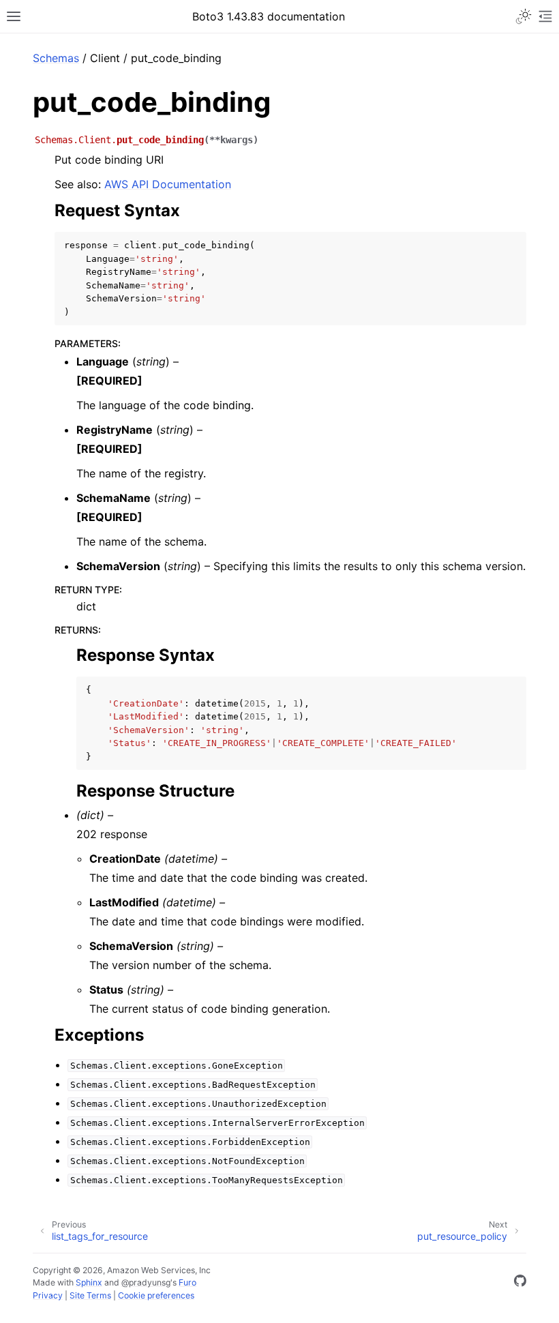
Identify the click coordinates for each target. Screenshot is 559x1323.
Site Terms (90, 1295)
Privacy (48, 1295)
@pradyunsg (145, 1282)
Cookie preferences (156, 1295)
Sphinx (89, 1282)
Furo (187, 1282)
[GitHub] (520, 1283)
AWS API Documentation (167, 184)
